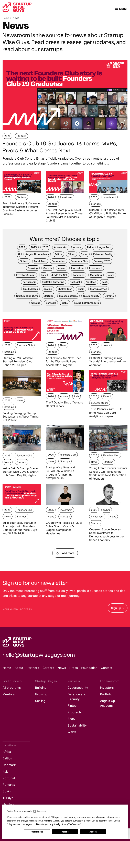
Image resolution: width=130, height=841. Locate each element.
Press (73, 668)
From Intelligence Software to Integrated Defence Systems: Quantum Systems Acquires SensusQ (21, 209)
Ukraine (109, 295)
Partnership (29, 282)
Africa (90, 247)
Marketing (96, 275)
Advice (77, 247)
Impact (62, 268)
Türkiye (8, 798)
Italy (43, 275)
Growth (47, 268)
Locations (78, 275)
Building (41, 687)
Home (6, 17)
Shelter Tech (65, 288)
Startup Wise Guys (27, 295)
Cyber (84, 254)
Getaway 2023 (102, 261)
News (110, 275)
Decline (65, 832)
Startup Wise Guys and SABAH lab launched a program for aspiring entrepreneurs (60, 473)
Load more (67, 553)
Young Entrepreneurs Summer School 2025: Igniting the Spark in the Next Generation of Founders (108, 473)
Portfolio (106, 694)
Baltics (58, 254)
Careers (48, 668)
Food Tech (40, 261)
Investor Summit (25, 275)
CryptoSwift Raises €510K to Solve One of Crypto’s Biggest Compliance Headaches (64, 528)
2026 (7, 135)
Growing (33, 268)
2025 (34, 247)
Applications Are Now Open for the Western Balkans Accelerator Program (63, 361)
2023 (22, 247)
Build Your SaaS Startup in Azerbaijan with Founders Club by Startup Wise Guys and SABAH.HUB (20, 528)
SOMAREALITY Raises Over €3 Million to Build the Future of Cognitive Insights (107, 213)
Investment (66, 197)
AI (18, 254)
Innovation (77, 268)
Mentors (9, 694)
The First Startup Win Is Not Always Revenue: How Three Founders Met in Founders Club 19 (64, 215)
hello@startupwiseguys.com (39, 655)
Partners (33, 668)
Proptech (90, 282)
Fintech (24, 261)
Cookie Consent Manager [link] (18, 811)
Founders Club (79, 261)
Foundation (58, 261)
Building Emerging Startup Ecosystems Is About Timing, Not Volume (21, 416)
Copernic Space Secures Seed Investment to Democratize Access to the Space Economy (106, 535)
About (19, 668)
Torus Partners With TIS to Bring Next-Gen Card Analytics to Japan (106, 412)
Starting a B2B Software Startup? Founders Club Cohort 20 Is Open (18, 361)
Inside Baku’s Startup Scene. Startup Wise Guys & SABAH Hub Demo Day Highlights (21, 472)
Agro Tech (105, 247)
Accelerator (61, 247)
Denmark (9, 765)
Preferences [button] (74, 824)
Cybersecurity (78, 687)
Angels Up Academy (37, 254)
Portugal (75, 282)
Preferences (37, 832)
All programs (12, 687)
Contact (106, 668)
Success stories (68, 295)
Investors (107, 687)
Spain (81, 288)
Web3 (65, 302)
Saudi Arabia (30, 288)
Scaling (48, 288)
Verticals (51, 302)
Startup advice (98, 288)
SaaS (104, 282)
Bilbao (71, 254)
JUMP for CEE (59, 275)
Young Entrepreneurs (86, 302)
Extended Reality (103, 254)
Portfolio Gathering (53, 282)
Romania (9, 784)
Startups (21, 135)
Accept (93, 832)
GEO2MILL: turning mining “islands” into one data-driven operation (108, 361)
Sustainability (91, 295)
